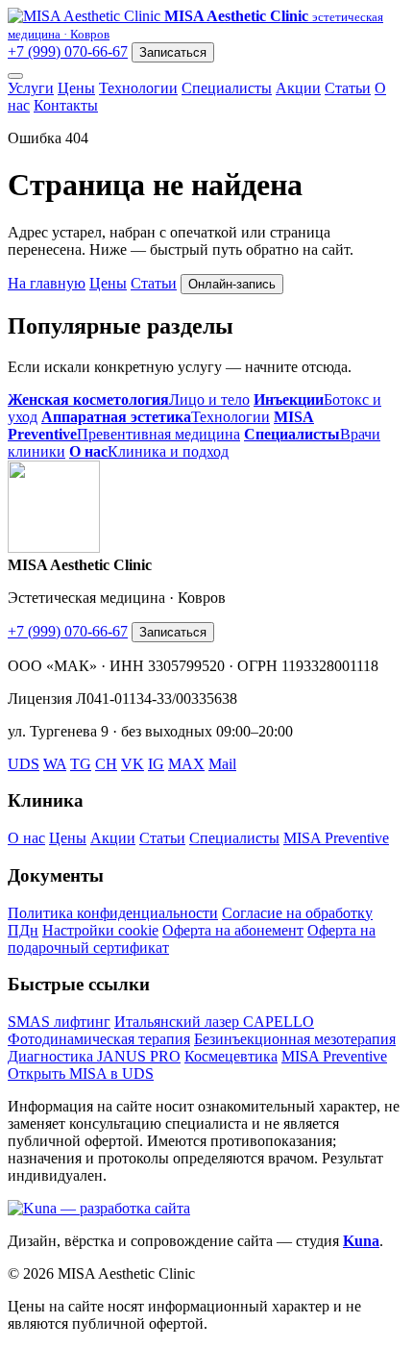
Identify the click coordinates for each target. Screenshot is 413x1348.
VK (132, 764)
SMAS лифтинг (59, 1021)
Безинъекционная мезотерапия (295, 1039)
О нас (26, 838)
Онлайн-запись (232, 284)
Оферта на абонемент (233, 930)
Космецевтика (231, 1056)
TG (80, 764)
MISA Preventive (336, 838)
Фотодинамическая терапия (99, 1039)
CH (106, 764)
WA (54, 764)
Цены (76, 88)
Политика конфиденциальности (113, 913)
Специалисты (227, 88)
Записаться (172, 52)
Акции (298, 88)
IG (156, 764)
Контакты (66, 105)
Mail (222, 764)
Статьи (348, 88)
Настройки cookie (100, 930)
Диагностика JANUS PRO (94, 1056)
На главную (46, 283)
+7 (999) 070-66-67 (68, 51)
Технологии (138, 88)
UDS (23, 764)
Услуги (31, 88)
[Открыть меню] (15, 76)
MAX (186, 764)
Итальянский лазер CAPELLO (214, 1021)
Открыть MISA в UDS (81, 1073)
